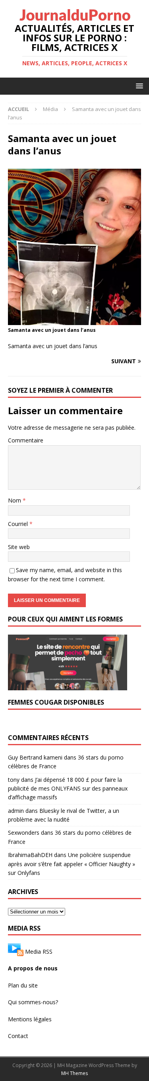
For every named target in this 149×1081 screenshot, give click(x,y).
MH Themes (74, 1073)
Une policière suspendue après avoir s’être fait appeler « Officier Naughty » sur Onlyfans (71, 863)
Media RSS (38, 951)
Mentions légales (30, 1019)
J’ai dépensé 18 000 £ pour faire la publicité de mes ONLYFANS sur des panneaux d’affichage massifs (68, 788)
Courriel (18, 524)
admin (16, 810)
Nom (15, 500)
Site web (19, 547)
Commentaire (25, 440)
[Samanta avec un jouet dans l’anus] (74, 320)
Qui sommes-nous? (33, 1002)
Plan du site (23, 985)
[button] (138, 86)
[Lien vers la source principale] (15, 951)
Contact (18, 1036)
